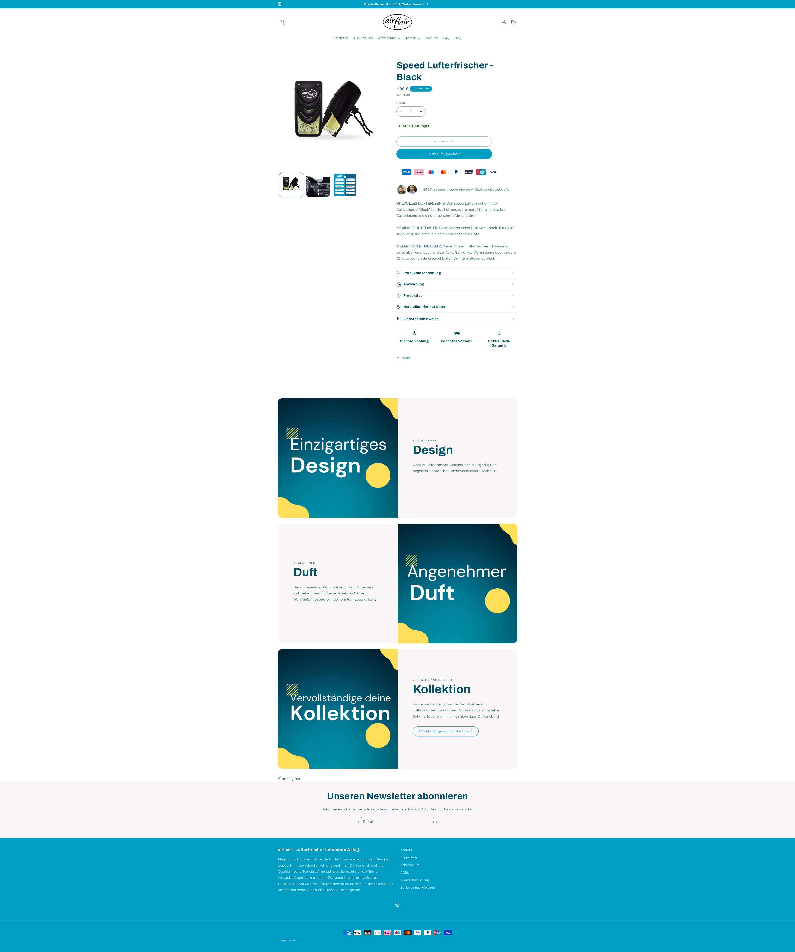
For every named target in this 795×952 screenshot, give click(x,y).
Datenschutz (409, 865)
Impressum (408, 857)
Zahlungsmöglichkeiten (417, 887)
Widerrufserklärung (414, 880)
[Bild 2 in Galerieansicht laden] (318, 184)
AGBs (404, 872)
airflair (292, 940)
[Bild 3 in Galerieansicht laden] (345, 184)
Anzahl (401, 102)
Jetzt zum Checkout (444, 154)
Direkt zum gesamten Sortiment (445, 731)
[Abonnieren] (431, 822)
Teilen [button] (405, 357)
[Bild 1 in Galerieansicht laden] (291, 184)
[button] (283, 22)
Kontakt (406, 850)
